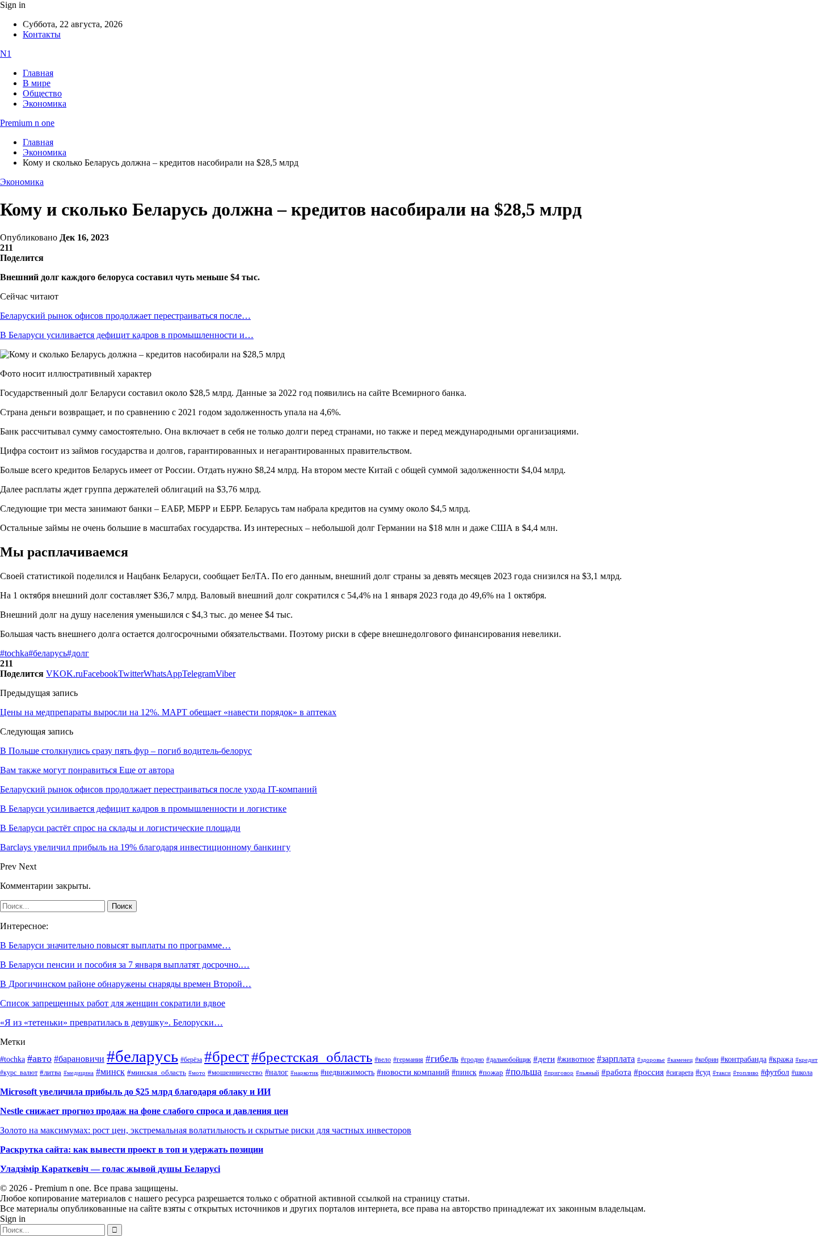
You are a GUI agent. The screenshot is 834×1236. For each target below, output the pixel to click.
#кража (781, 1059)
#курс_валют (18, 1073)
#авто (39, 1058)
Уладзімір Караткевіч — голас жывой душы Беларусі (110, 1169)
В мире (36, 83)
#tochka (14, 653)
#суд (703, 1072)
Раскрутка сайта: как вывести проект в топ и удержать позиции (131, 1149)
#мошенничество (235, 1072)
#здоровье (651, 1059)
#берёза (191, 1060)
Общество (42, 93)
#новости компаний (413, 1072)
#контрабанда (743, 1059)
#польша (524, 1071)
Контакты (42, 34)
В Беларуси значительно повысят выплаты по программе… (115, 945)
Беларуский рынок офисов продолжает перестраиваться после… (125, 315)
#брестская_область (311, 1057)
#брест (226, 1056)
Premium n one (27, 123)
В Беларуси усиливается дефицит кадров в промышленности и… (127, 335)
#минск (110, 1072)
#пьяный (587, 1072)
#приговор (559, 1072)
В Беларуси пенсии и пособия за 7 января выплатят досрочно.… (125, 964)
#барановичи (79, 1059)
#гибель (442, 1058)
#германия (408, 1060)
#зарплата (616, 1059)
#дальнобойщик (508, 1060)
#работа (616, 1072)
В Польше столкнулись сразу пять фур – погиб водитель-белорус (126, 751)
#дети (544, 1059)
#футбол (775, 1072)
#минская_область (156, 1073)
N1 (5, 53)
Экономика (44, 103)
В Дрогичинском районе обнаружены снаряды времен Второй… (125, 984)
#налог (276, 1072)
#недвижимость (347, 1072)
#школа (801, 1073)
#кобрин (706, 1060)
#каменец (680, 1059)
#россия (649, 1072)
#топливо (746, 1072)
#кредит (806, 1059)
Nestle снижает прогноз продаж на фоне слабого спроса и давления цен (144, 1111)
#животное (576, 1059)
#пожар (491, 1072)
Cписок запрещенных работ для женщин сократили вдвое (112, 1003)
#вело (382, 1060)
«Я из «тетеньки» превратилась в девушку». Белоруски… (111, 1022)
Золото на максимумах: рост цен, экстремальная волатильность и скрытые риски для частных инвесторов (205, 1130)
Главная (38, 73)
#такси (722, 1073)
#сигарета (679, 1073)
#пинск (464, 1072)
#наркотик (304, 1073)
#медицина (79, 1072)
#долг (78, 653)
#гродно (472, 1060)
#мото (196, 1072)
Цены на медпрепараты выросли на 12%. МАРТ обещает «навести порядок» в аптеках (168, 712)
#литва (50, 1073)
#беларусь (47, 653)
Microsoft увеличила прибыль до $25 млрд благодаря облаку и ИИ (135, 1091)
